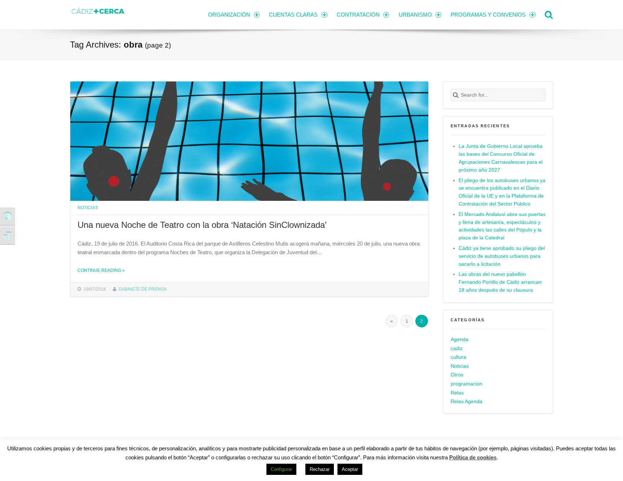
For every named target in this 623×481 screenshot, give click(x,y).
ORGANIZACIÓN (229, 15)
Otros (457, 375)
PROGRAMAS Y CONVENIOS (488, 15)
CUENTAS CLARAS (293, 15)
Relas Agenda (466, 401)
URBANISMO (415, 15)
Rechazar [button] (320, 469)
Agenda (459, 339)
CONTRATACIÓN (358, 15)
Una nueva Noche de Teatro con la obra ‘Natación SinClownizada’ (202, 225)
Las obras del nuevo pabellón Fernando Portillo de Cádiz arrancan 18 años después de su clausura (500, 282)
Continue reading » (101, 270)
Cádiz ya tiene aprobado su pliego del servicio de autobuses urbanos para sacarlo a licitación (502, 256)
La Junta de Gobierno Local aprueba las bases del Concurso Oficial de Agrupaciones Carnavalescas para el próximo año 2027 (501, 158)
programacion (466, 384)
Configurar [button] (281, 469)
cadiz (457, 348)
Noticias (88, 207)
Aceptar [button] (350, 469)
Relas (457, 393)
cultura (458, 357)
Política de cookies (472, 457)
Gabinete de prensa (143, 289)
